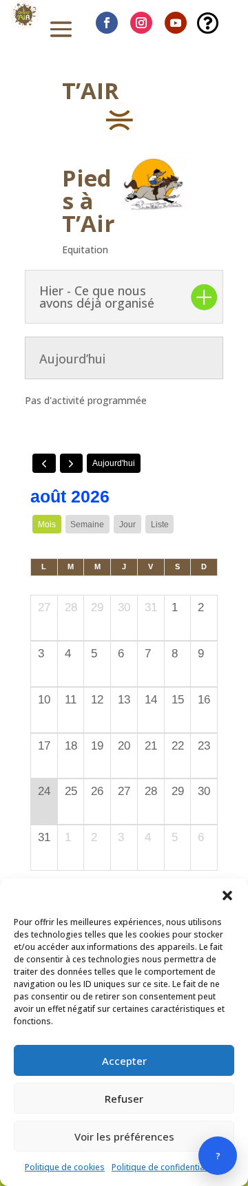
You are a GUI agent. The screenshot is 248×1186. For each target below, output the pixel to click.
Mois (47, 524)
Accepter (124, 1061)
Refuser (124, 1098)
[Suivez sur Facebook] (107, 23)
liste (160, 524)
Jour (127, 524)
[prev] (44, 463)
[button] (227, 895)
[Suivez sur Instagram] (141, 23)
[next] (71, 463)
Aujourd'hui (113, 463)
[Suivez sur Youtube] (176, 23)
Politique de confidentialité (164, 1167)
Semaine (87, 524)
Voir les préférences (124, 1136)
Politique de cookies (65, 1167)
